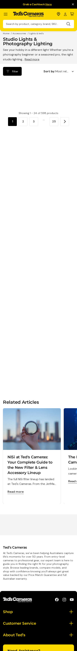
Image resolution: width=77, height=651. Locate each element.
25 (54, 121)
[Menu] (7, 14)
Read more (32, 59)
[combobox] (38, 24)
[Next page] (64, 121)
